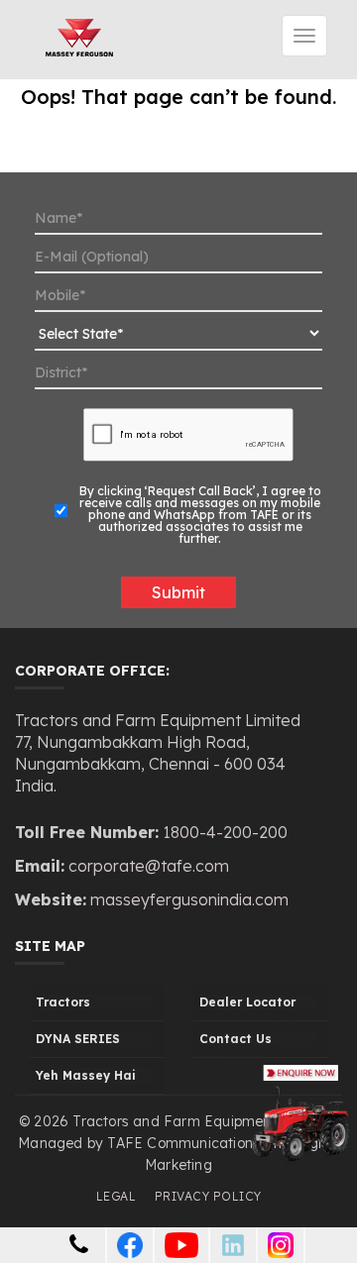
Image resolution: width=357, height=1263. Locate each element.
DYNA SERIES (78, 1038)
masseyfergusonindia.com (187, 899)
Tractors (63, 1002)
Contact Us (235, 1038)
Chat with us (146, 1194)
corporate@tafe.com (148, 866)
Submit (178, 592)
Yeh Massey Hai (86, 1075)
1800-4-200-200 (225, 832)
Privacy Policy (208, 1196)
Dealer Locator (247, 1002)
